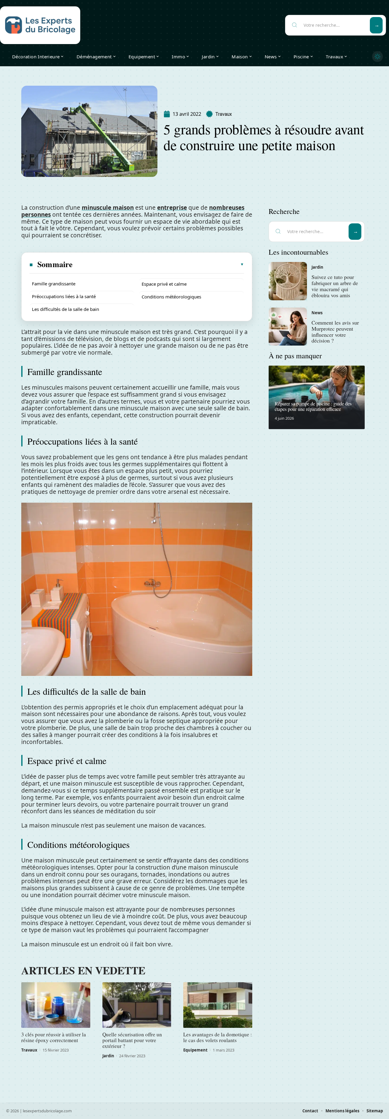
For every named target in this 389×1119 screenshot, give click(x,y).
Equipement (195, 1050)
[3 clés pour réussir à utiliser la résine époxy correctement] (55, 1005)
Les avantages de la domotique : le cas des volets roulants (217, 1037)
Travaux (223, 114)
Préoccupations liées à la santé (64, 296)
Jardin (108, 1056)
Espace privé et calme (164, 284)
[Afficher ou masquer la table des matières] (158, 264)
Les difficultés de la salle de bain (65, 309)
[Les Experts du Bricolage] (40, 25)
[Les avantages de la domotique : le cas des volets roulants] (217, 1005)
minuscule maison (108, 208)
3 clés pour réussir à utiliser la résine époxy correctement (53, 1037)
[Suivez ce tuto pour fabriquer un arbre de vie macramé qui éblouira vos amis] (288, 281)
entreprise (172, 208)
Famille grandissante (53, 284)
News (317, 312)
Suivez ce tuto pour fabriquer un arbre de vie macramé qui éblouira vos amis (335, 285)
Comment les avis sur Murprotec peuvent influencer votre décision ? (335, 331)
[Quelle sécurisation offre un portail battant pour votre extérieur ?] (136, 1005)
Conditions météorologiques (171, 297)
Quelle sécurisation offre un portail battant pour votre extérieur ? (132, 1040)
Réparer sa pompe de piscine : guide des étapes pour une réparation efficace (313, 406)
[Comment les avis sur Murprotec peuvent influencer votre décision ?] (288, 327)
